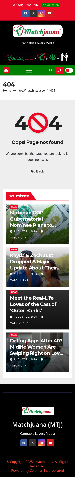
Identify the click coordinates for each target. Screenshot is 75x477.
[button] (50, 70)
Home (7, 90)
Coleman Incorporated (47, 470)
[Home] (6, 70)
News (14, 207)
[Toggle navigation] (29, 70)
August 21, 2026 (26, 231)
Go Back (37, 171)
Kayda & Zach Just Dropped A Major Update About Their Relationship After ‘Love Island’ (33, 267)
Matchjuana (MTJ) (37, 424)
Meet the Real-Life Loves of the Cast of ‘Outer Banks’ (33, 304)
